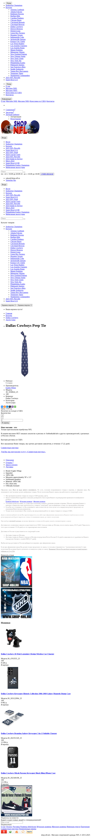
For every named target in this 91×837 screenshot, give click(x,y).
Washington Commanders (20, 75)
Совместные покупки (9, 829)
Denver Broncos (16, 29)
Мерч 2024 (10, 161)
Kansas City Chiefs (17, 41)
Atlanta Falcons (16, 12)
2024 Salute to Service (14, 159)
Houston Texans (16, 35)
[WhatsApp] (15, 407)
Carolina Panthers (17, 18)
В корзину (5, 423)
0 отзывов (9, 383)
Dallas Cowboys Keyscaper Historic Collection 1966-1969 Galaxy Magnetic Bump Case (36, 694)
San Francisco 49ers (17, 67)
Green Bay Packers (17, 33)
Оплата (9, 827)
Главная (9, 313)
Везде (8, 142)
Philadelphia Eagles (17, 63)
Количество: (6, 413)
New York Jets (15, 61)
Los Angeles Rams (17, 48)
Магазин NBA (11, 90)
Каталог (9, 7)
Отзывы (10, 463)
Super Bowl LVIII (12, 163)
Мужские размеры (26, 501)
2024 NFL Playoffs (13, 157)
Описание (10, 460)
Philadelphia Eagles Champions (17, 165)
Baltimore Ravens (17, 14)
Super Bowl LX (12, 80)
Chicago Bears (15, 20)
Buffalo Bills (15, 16)
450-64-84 (47, 174)
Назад (9, 3)
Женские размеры (39, 501)
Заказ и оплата (11, 465)
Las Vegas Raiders (17, 44)
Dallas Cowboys (16, 27)
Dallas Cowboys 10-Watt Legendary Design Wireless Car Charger (27, 654)
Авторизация (15, 117)
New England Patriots (18, 54)
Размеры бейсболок (12, 501)
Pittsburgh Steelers (17, 65)
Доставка (9, 467)
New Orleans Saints (17, 56)
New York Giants (16, 58)
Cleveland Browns (17, 24)
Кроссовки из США (14, 93)
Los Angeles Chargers (18, 46)
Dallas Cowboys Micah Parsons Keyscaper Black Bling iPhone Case (28, 773)
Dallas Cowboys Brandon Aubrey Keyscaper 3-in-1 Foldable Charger (29, 733)
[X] (10, 407)
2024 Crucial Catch (13, 155)
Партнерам (85, 827)
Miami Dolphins (16, 50)
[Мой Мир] (7, 407)
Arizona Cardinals (17, 10)
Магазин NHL (11, 88)
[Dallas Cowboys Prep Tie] (24, 377)
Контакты (10, 95)
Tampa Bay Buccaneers (19, 71)
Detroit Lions (15, 31)
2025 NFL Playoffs (13, 78)
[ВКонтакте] (2, 407)
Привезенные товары (27, 829)
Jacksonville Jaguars (18, 39)
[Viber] (12, 407)
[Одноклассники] (5, 407)
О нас (8, 86)
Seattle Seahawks (16, 69)
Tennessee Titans (16, 73)
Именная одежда (73, 827)
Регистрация (15, 119)
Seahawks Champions (14, 5)
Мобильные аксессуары (15, 167)
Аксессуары (10, 320)
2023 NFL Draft (12, 152)
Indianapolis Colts (17, 37)
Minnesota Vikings (17, 52)
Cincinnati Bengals (17, 22)
